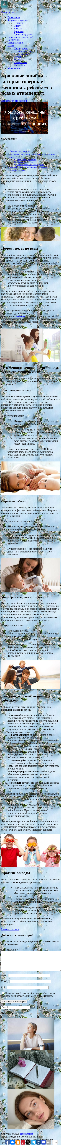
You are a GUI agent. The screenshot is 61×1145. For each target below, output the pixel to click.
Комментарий (9, 949)
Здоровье (18, 31)
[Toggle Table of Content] (3, 146)
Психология (7, 12)
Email (5, 981)
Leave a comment (10, 929)
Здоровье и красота (18, 20)
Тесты (11, 45)
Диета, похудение (23, 34)
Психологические (23, 51)
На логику (19, 65)
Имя (4, 975)
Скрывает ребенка (25, 162)
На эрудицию (21, 48)
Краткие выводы (17, 170)
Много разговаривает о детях (30, 164)
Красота (18, 28)
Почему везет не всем (20, 151)
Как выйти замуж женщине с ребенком (28, 167)
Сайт (4, 987)
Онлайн (18, 56)
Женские (18, 59)
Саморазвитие (15, 42)
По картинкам (21, 54)
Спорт (17, 25)
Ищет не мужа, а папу (26, 159)
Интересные (20, 62)
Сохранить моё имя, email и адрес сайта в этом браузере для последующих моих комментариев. (28, 994)
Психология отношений (20, 37)
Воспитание (14, 40)
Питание (18, 23)
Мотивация (14, 68)
